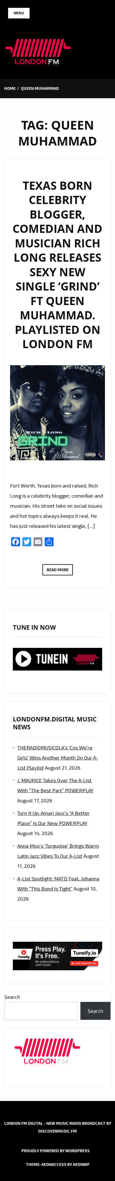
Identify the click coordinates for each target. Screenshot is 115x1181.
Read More (60, 571)
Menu (19, 13)
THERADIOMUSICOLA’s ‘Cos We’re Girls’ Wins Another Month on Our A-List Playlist (57, 757)
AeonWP (81, 1164)
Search (12, 997)
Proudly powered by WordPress (55, 1150)
